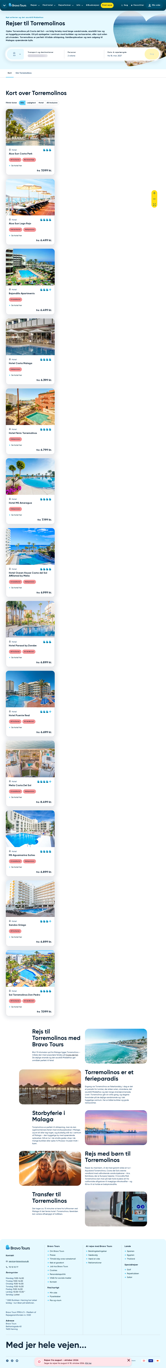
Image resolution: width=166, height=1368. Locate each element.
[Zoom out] (154, 199)
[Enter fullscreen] (154, 205)
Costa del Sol (72, 1055)
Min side (156, 5)
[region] (109, 160)
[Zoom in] (154, 193)
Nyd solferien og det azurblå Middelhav (24, 17)
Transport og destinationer (40, 52)
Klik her (88, 1363)
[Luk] (128, 1360)
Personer (72, 52)
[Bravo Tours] (18, 1248)
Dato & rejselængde (117, 52)
